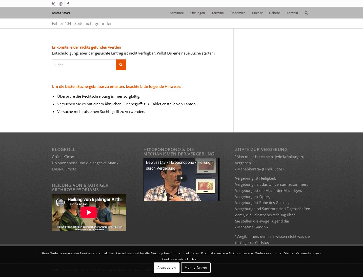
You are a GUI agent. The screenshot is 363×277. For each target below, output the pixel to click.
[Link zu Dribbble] (60, 3)
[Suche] (306, 12)
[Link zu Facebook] (68, 3)
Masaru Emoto (64, 168)
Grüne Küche (63, 156)
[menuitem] (177, 12)
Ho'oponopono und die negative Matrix (85, 162)
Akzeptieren (167, 267)
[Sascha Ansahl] (61, 12)
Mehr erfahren (196, 267)
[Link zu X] (53, 3)
